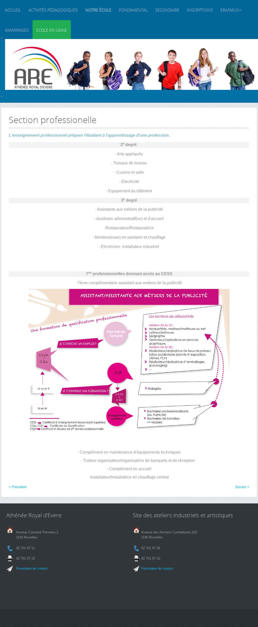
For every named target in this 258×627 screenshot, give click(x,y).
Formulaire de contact (32, 568)
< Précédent (18, 487)
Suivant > (242, 487)
